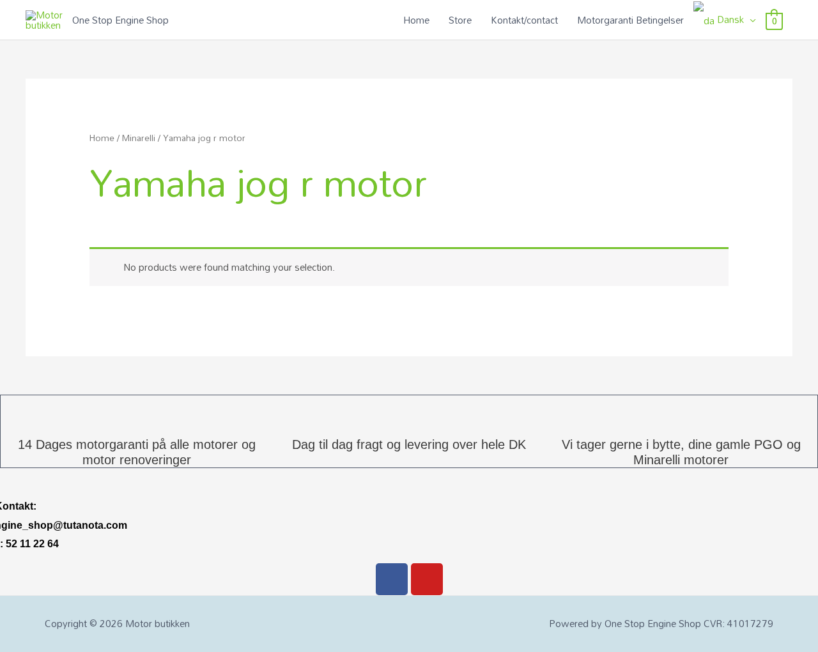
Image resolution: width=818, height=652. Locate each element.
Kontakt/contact (524, 19)
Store (460, 19)
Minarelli (138, 137)
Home (416, 19)
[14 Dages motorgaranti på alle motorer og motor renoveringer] (137, 411)
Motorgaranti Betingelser (630, 19)
